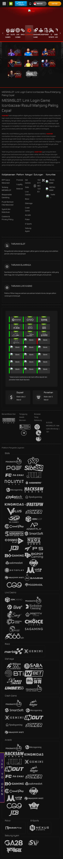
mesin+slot (38, 152)
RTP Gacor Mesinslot (6, 181)
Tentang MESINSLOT (6, 188)
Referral (19, 188)
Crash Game (35, 35)
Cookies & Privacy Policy (7, 218)
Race (23, 34)
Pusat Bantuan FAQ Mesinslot (7, 203)
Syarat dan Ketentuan (6, 210)
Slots (13, 34)
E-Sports (51, 35)
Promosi (19, 180)
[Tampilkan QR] (43, 180)
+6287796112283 (39, 186)
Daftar (54, 4)
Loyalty (19, 184)
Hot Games (7, 35)
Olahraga (29, 34)
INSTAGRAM (52, 188)
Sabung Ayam (57, 35)
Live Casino (17, 35)
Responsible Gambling (7, 196)
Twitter (53, 196)
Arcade (41, 34)
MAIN (14, 51)
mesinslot (5, 116)
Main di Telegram (21, 4)
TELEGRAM (52, 181)
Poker (46, 34)
